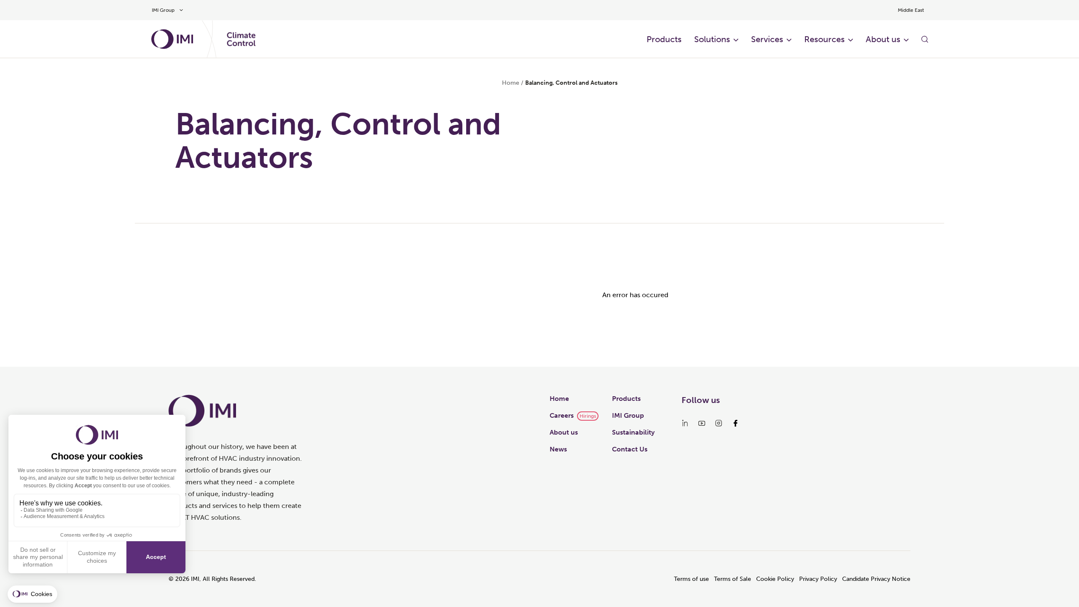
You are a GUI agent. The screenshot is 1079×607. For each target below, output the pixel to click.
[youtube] (701, 423)
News (558, 449)
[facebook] (735, 423)
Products (664, 39)
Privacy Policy (818, 579)
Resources (824, 39)
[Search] (924, 39)
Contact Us (629, 449)
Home (510, 82)
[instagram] (718, 423)
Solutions (712, 39)
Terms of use (691, 579)
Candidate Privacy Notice (876, 579)
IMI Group (628, 415)
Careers (562, 415)
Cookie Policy (775, 579)
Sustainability (633, 432)
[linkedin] (685, 423)
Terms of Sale (732, 579)
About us (883, 39)
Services (767, 39)
